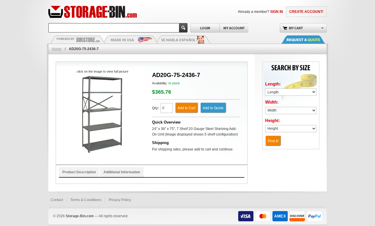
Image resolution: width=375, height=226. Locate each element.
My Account (233, 27)
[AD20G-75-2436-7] (102, 114)
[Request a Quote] (309, 39)
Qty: (155, 108)
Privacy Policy (120, 200)
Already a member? (260, 12)
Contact (57, 200)
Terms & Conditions (85, 200)
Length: (273, 83)
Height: (272, 120)
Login (204, 27)
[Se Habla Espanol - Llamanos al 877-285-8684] (183, 39)
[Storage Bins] (109, 11)
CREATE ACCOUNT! (306, 12)
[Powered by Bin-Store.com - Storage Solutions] (77, 39)
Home (57, 49)
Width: (272, 102)
